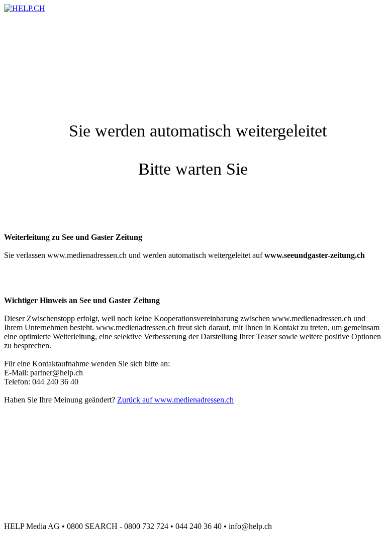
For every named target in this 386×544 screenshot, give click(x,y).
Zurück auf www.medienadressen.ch (175, 399)
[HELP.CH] (24, 8)
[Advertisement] (187, 35)
